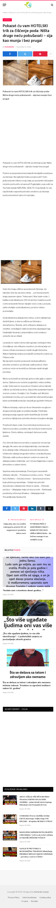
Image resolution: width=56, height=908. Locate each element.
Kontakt (34, 901)
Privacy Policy (13, 897)
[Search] (51, 5)
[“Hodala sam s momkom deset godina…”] (28, 572)
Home (5, 12)
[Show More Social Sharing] (50, 53)
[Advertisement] (28, 132)
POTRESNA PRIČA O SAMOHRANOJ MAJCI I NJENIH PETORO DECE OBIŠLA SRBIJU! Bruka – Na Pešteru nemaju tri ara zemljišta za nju (40, 531)
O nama (24, 901)
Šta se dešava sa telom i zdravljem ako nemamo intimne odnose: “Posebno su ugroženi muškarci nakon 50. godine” (27, 685)
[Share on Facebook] (10, 53)
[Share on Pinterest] (40, 53)
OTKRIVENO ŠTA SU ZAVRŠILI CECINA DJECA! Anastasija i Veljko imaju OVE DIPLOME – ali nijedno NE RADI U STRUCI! (35, 818)
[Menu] (4, 5)
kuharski (9, 47)
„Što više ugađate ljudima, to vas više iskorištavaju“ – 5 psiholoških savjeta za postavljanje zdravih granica (22, 636)
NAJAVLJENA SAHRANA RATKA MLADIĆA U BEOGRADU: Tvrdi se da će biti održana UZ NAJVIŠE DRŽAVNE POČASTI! (36, 835)
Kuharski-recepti (41, 892)
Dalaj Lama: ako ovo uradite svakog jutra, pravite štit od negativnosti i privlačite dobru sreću (14, 528)
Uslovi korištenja (29, 897)
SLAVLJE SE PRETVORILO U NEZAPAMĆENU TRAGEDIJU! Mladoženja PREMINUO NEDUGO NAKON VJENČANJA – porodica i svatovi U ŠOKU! (36, 852)
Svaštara (7, 20)
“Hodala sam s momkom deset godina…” (23, 590)
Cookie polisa (45, 897)
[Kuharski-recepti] (28, 4)
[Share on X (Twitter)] (25, 53)
